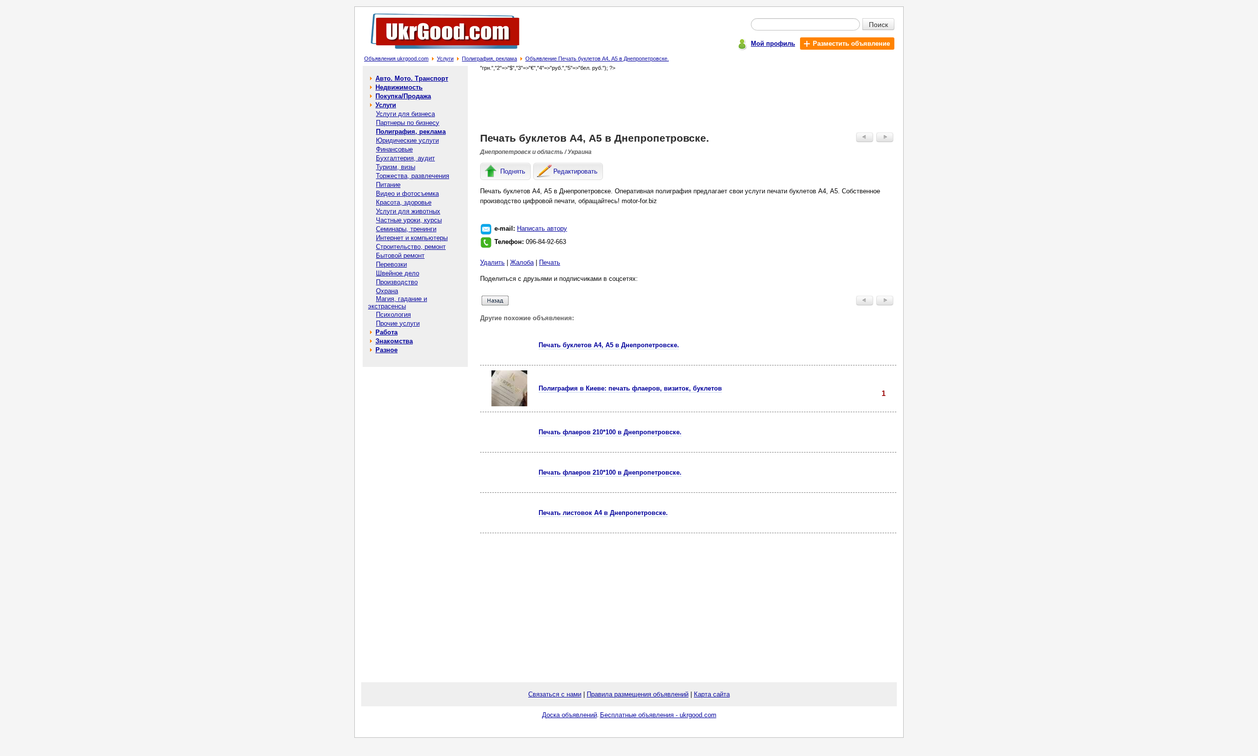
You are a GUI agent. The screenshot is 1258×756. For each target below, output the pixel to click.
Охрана (387, 291)
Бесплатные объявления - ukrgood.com (658, 715)
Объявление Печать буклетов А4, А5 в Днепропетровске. (597, 58)
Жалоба (522, 262)
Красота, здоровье (403, 202)
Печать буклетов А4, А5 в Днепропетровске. (609, 345)
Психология (393, 314)
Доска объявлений (569, 715)
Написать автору (542, 228)
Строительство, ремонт (411, 246)
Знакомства (394, 341)
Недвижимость (399, 87)
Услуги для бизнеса (405, 114)
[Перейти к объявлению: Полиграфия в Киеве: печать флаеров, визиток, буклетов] (509, 404)
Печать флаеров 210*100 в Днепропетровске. (610, 432)
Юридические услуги (407, 140)
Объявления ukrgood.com (396, 58)
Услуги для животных (408, 211)
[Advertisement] (688, 101)
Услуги (445, 58)
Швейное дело (397, 273)
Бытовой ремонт (400, 255)
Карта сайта (712, 694)
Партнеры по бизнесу (407, 122)
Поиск (878, 24)
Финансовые (394, 149)
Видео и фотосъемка (407, 193)
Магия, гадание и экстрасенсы (397, 302)
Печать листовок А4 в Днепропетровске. (603, 512)
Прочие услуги (398, 323)
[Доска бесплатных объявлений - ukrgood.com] (439, 51)
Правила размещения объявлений (637, 694)
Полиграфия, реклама (489, 58)
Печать (549, 262)
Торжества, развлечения (412, 176)
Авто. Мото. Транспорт (411, 78)
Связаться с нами (554, 694)
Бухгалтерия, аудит (405, 158)
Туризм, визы (395, 167)
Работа (386, 332)
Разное (386, 350)
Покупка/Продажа (403, 96)
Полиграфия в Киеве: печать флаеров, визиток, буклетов (630, 388)
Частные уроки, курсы (409, 220)
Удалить (492, 262)
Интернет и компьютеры (412, 238)
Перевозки (391, 264)
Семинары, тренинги (406, 229)
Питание (388, 184)
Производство (397, 282)
